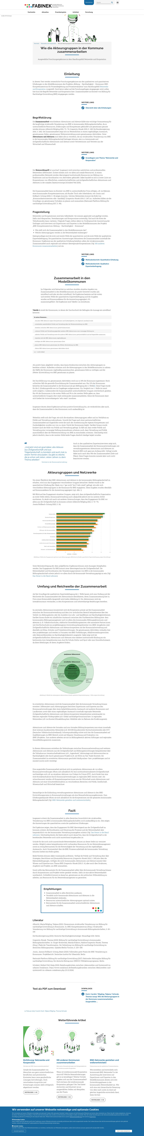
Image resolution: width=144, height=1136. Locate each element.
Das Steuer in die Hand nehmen (45, 576)
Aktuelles (45, 12)
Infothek (76, 12)
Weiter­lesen (29, 1092)
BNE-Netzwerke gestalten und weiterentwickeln (71, 800)
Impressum (93, 1116)
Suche (112, 2)
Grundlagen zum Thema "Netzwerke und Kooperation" (102, 159)
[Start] (44, 6)
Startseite (36, 43)
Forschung (89, 12)
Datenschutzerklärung (76, 1116)
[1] (94, 386)
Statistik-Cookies (18, 1126)
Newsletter (89, 2)
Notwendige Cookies (19, 1119)
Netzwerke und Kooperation (48, 43)
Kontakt (118, 2)
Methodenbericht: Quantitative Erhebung (102, 260)
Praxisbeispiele (60, 12)
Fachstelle (31, 12)
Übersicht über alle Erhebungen (98, 108)
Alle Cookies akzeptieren (123, 1131)
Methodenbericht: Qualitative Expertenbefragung (97, 265)
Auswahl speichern (19, 1131)
